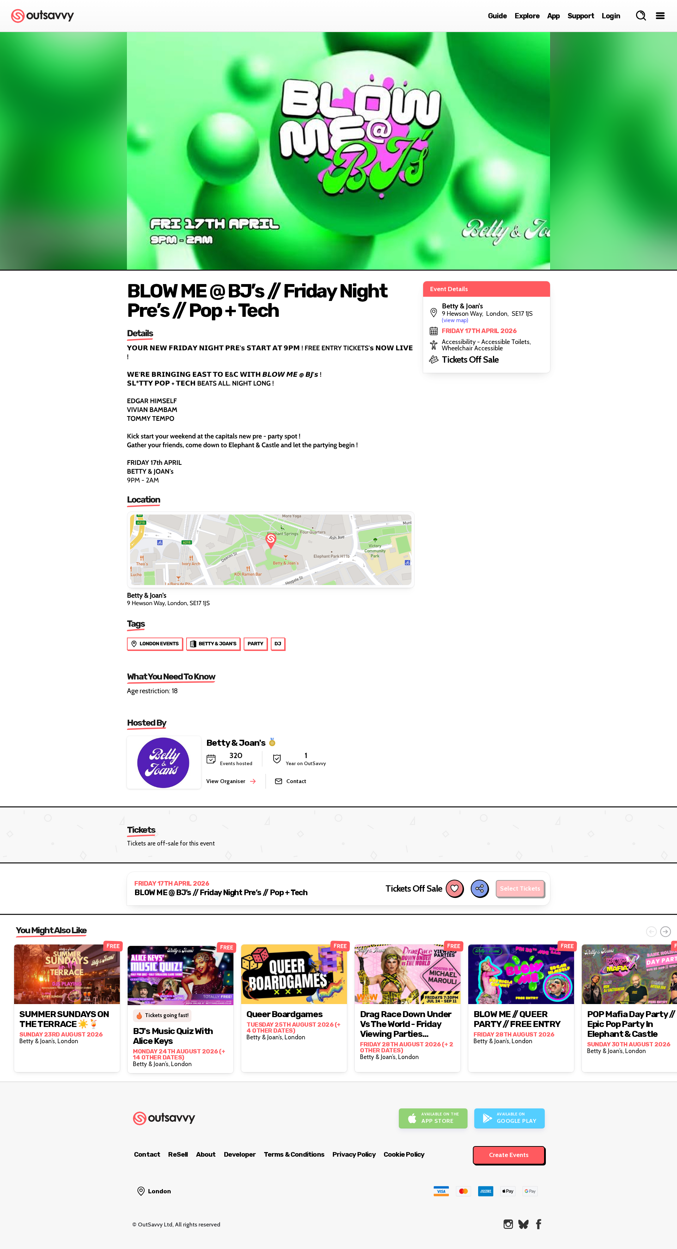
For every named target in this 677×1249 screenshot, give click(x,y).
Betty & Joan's (236, 742)
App (553, 16)
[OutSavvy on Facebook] (538, 1224)
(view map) (455, 320)
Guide (497, 16)
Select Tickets (520, 888)
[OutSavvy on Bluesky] (523, 1224)
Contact (147, 1154)
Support (581, 16)
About (206, 1154)
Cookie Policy (404, 1154)
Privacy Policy (354, 1154)
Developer (240, 1154)
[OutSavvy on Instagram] (508, 1224)
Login (611, 16)
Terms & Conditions (294, 1154)
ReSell (178, 1154)
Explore (527, 16)
